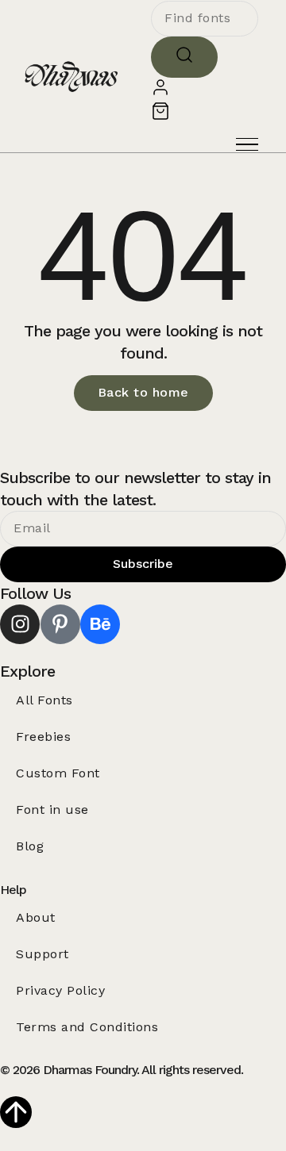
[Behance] (100, 624)
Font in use (52, 809)
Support (42, 953)
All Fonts (44, 700)
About (36, 917)
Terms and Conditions (87, 1026)
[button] (247, 145)
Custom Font (58, 773)
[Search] (184, 57)
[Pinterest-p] (60, 624)
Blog (30, 846)
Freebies (43, 736)
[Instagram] (20, 624)
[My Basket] (160, 116)
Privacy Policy (60, 990)
